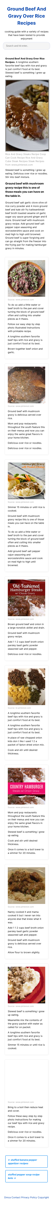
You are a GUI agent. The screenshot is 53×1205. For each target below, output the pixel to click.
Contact (15, 1197)
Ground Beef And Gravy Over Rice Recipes (26, 16)
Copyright (43, 1197)
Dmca (7, 1197)
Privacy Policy (29, 1197)
